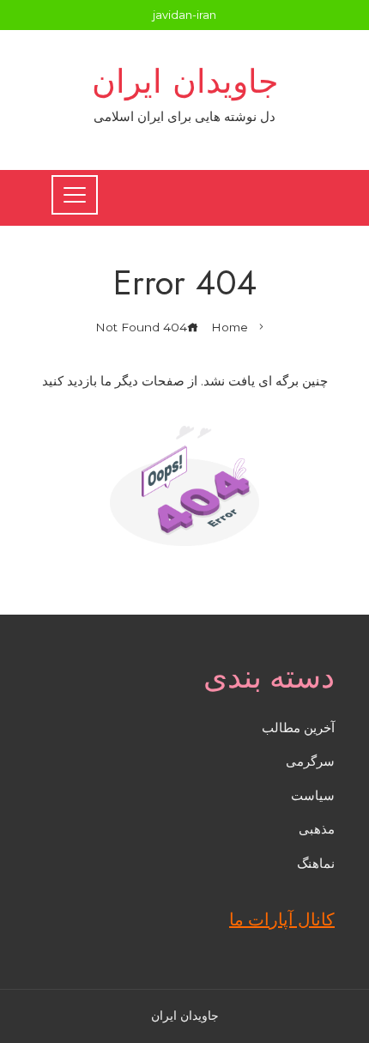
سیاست (313, 795)
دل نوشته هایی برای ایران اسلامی (184, 116)
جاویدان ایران (185, 81)
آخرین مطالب (298, 727)
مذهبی (317, 829)
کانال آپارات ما (282, 919)
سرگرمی (310, 761)
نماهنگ (316, 863)
